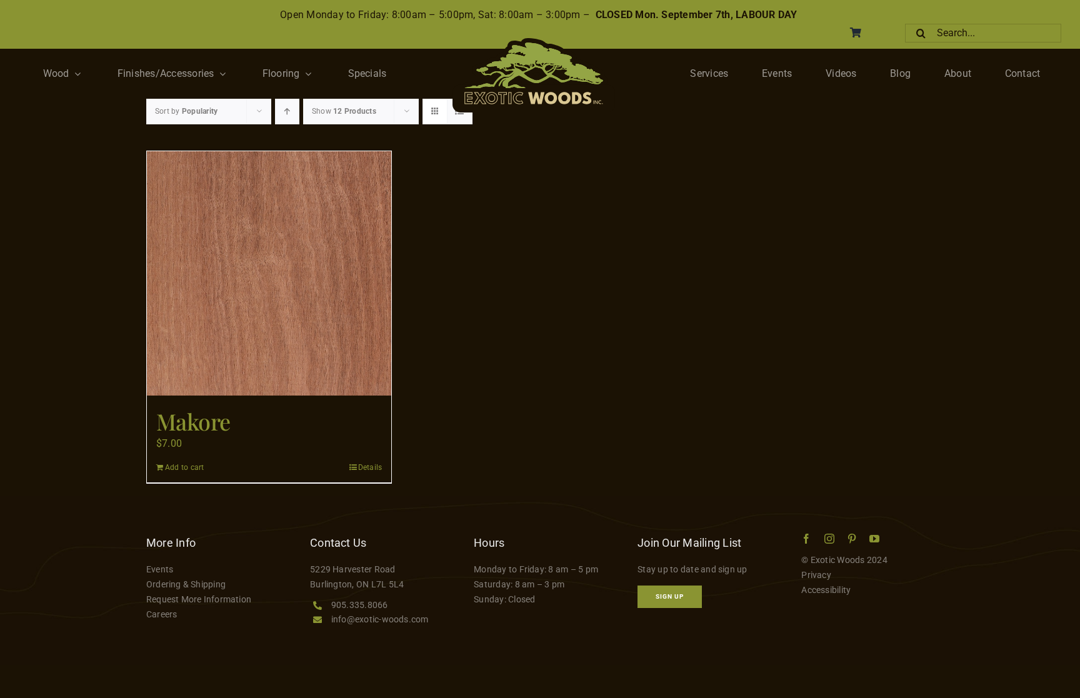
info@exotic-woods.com (380, 619)
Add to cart (184, 467)
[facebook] (806, 539)
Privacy (816, 575)
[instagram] (829, 539)
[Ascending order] (287, 111)
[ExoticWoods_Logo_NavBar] (533, 43)
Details (370, 467)
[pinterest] (852, 539)
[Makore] (269, 273)
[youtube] (874, 539)
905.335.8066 (359, 605)
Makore (193, 421)
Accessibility (826, 590)
